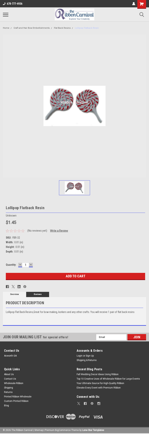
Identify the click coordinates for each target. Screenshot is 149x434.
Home (6, 28)
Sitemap (38, 430)
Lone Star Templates (93, 430)
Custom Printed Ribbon (16, 401)
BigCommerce (63, 430)
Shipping (8, 387)
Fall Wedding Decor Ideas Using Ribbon (98, 374)
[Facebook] (7, 286)
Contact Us (10, 378)
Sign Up (90, 355)
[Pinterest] (24, 286)
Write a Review (59, 230)
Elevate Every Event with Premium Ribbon (99, 387)
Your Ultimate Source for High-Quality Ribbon (100, 383)
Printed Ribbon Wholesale (17, 396)
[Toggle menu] (5, 14)
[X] (13, 286)
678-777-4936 (14, 3)
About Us (9, 374)
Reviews (38, 294)
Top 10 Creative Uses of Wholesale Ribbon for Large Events (108, 378)
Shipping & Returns (87, 360)
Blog (6, 405)
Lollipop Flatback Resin (87, 28)
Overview (14, 294)
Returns (8, 392)
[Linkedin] (19, 286)
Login (79, 355)
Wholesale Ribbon (13, 383)
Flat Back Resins (62, 28)
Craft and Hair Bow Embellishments (32, 28)
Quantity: (11, 264)
